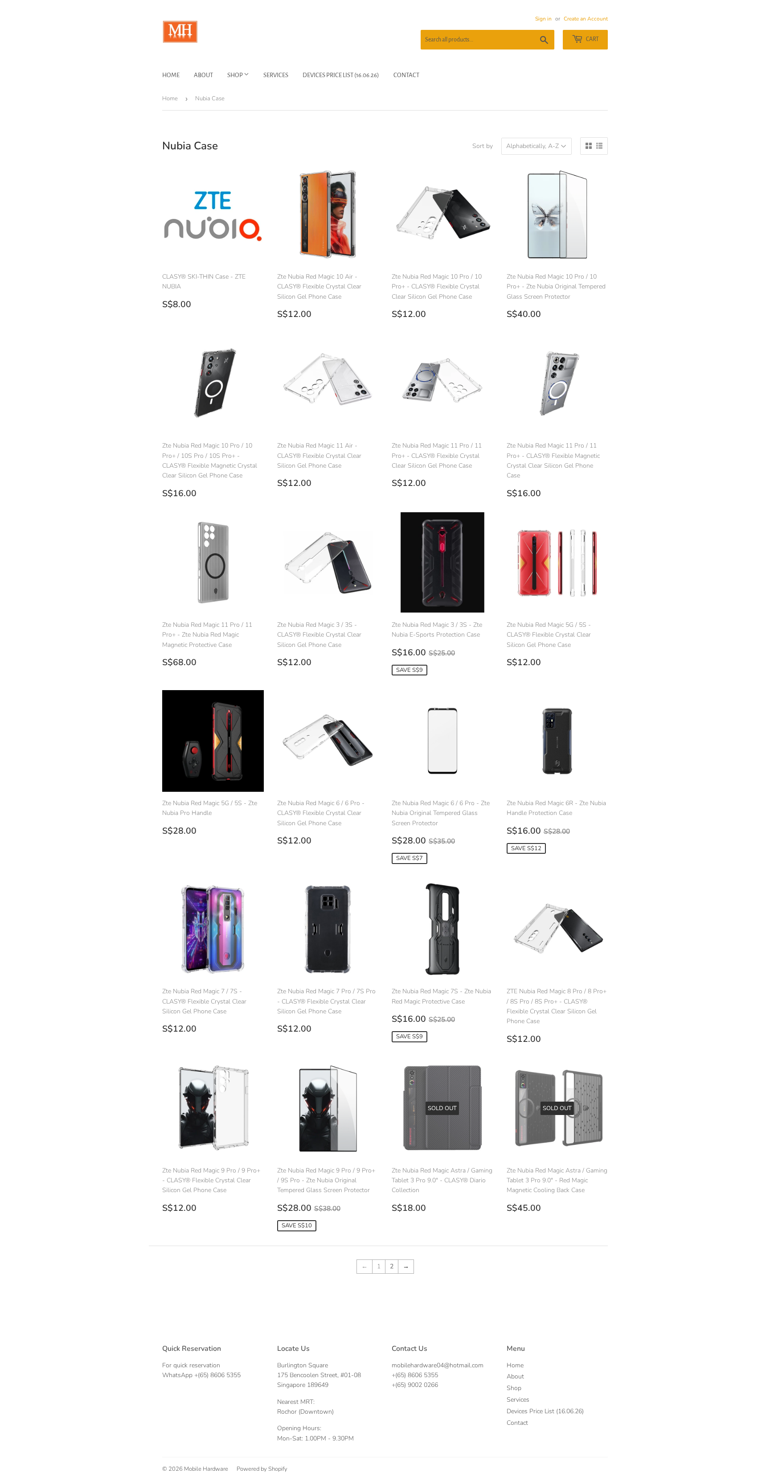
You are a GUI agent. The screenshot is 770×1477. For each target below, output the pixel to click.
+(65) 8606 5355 (217, 1375)
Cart (592, 39)
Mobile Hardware (206, 1469)
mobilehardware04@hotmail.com (437, 1365)
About (203, 75)
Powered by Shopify (262, 1469)
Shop (235, 75)
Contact (406, 75)
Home (171, 75)
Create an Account (586, 18)
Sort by (482, 146)
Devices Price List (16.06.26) (341, 75)
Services (275, 75)
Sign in (543, 18)
